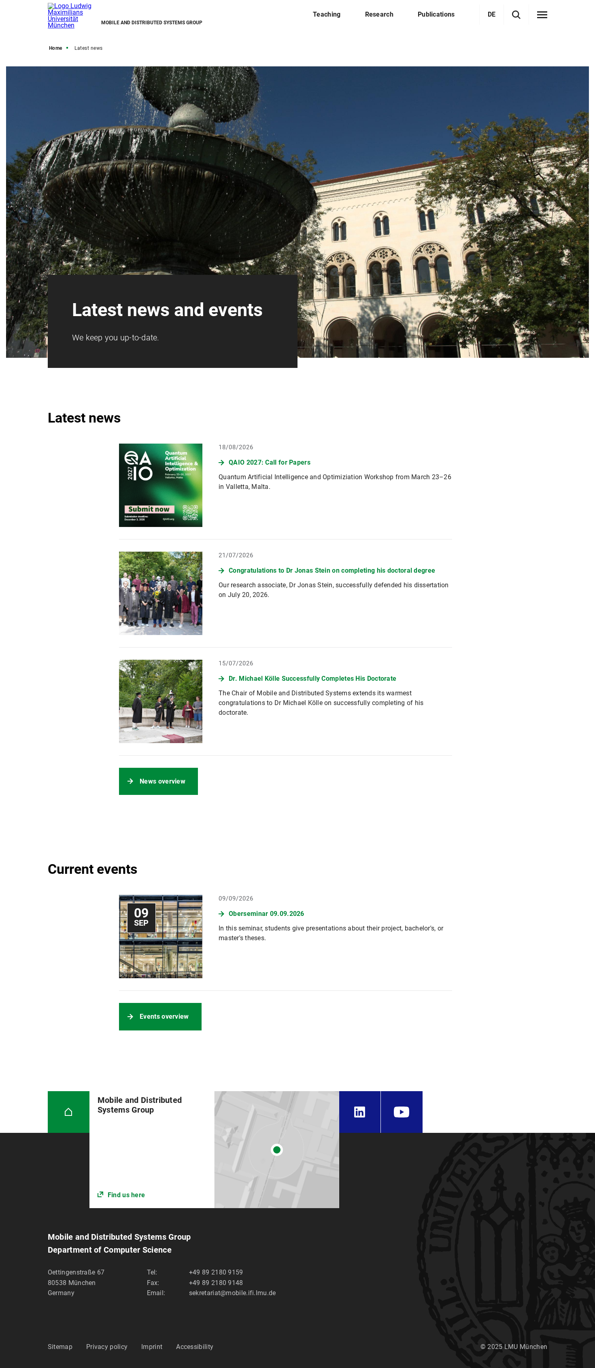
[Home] (68, 1112)
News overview (162, 781)
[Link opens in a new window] (214, 1149)
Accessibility (194, 1347)
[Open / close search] (516, 15)
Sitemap (60, 1347)
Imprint (151, 1347)
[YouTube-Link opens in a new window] (402, 1112)
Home (55, 48)
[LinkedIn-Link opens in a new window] (359, 1112)
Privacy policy (107, 1347)
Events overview (164, 1016)
